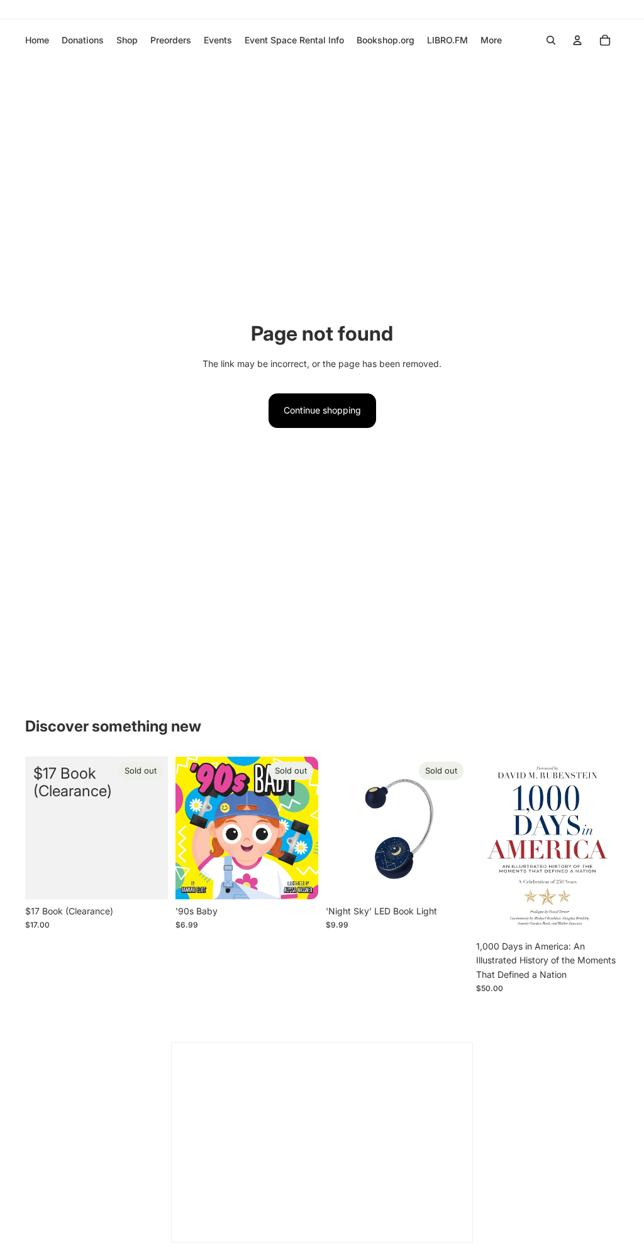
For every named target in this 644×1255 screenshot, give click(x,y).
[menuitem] (491, 40)
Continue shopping (322, 410)
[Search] (551, 40)
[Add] (599, 915)
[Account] (577, 40)
